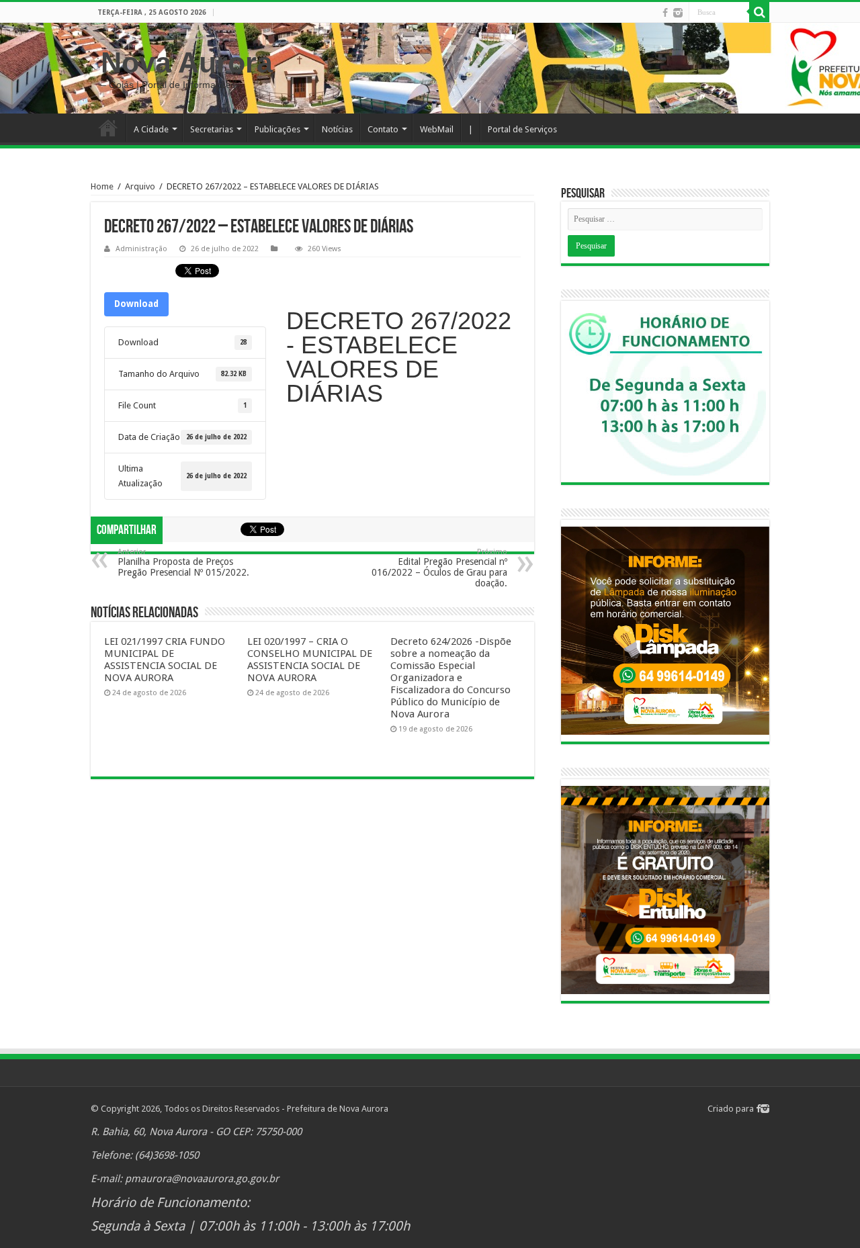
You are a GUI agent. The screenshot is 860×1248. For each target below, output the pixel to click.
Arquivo (140, 186)
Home (108, 128)
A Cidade (151, 129)
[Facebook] (665, 13)
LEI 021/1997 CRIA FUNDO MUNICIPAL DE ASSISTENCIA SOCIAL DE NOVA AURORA (164, 659)
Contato (383, 129)
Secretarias (211, 129)
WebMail (437, 129)
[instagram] (678, 13)
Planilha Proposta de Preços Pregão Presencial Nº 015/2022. (183, 562)
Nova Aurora (187, 62)
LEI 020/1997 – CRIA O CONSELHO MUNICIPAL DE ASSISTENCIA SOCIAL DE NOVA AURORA (309, 659)
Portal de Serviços (522, 129)
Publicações (277, 129)
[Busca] (759, 12)
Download (136, 304)
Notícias (337, 129)
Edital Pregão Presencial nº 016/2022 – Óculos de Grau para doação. (439, 567)
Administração (141, 248)
